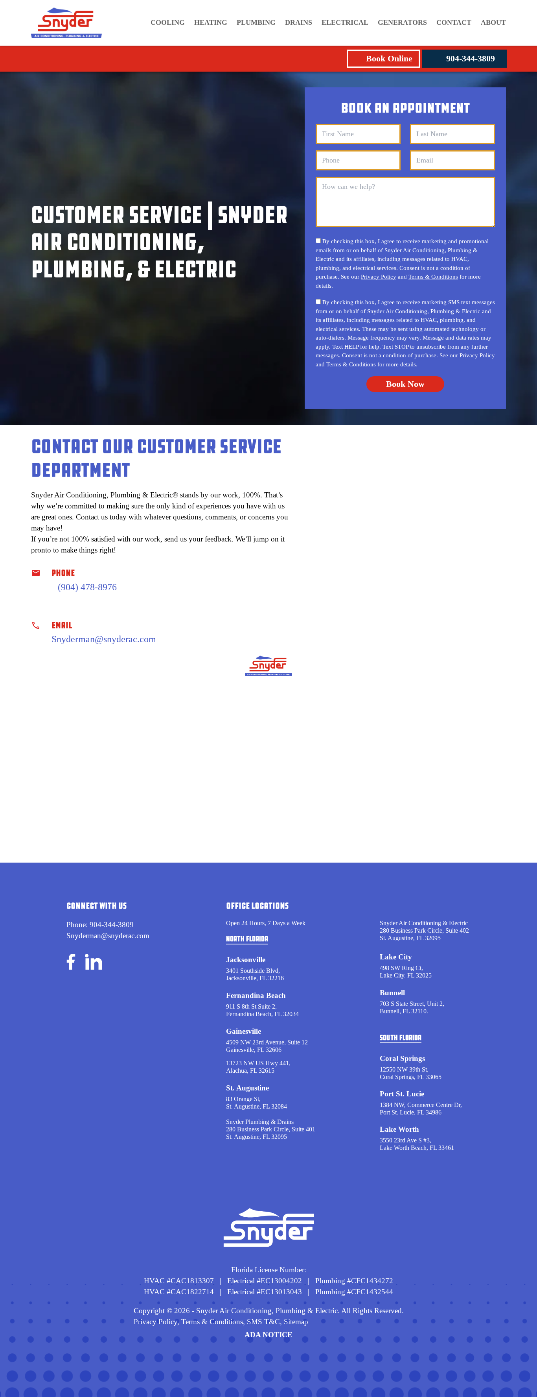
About (493, 22)
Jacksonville (245, 959)
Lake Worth (399, 1129)
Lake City (396, 957)
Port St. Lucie (402, 1094)
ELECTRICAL (345, 22)
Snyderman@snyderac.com (103, 639)
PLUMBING (256, 22)
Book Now (405, 384)
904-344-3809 (470, 58)
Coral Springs (402, 1058)
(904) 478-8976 (87, 587)
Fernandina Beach (256, 995)
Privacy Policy (378, 276)
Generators (402, 22)
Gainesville (243, 1031)
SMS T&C (262, 1322)
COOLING (168, 22)
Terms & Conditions (433, 276)
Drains (298, 22)
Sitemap (296, 1322)
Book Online (389, 58)
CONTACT (453, 22)
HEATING (210, 22)
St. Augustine (247, 1088)
